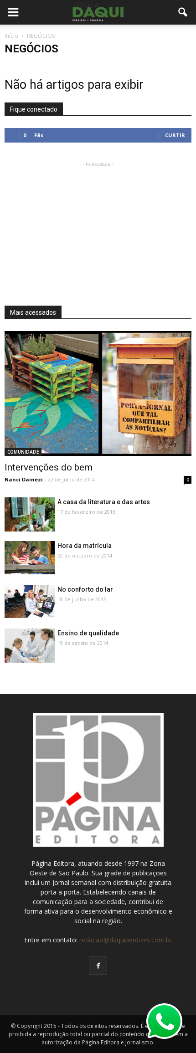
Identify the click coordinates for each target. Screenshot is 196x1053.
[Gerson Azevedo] (30, 514)
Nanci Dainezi (24, 479)
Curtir (175, 135)
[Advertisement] (98, 226)
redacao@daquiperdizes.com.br (125, 939)
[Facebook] (98, 965)
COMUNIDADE (23, 452)
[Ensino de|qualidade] (30, 647)
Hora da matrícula (84, 545)
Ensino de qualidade (88, 633)
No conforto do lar (85, 589)
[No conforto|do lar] (30, 601)
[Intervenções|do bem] (98, 393)
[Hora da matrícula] (30, 557)
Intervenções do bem (49, 467)
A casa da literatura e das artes (103, 502)
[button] (183, 12)
